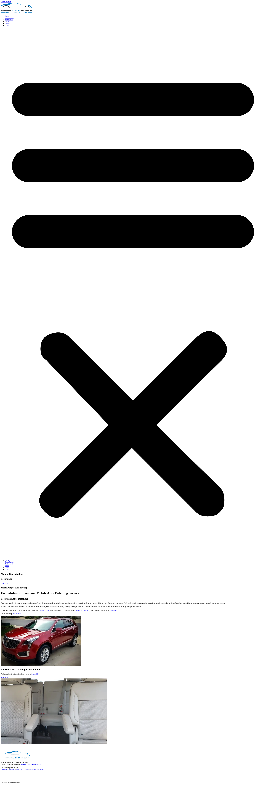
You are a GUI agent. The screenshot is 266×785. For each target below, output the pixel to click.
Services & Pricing (44, 610)
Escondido (113, 610)
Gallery (7, 23)
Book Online (9, 18)
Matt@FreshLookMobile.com (31, 764)
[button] (133, 293)
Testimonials (9, 20)
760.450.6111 (17, 614)
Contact (7, 25)
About (7, 21)
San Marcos (25, 769)
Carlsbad (4, 769)
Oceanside (11, 769)
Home (7, 16)
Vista (18, 769)
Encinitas (33, 769)
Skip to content (6, 2)
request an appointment (83, 610)
